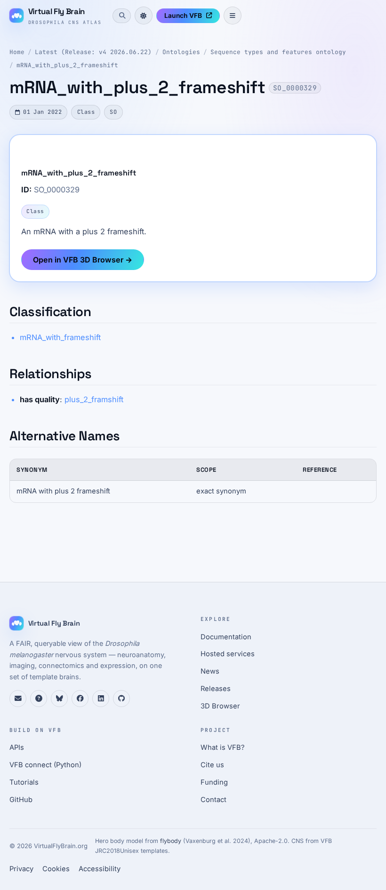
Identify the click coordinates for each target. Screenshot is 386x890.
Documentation (226, 637)
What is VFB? (223, 747)
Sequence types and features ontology (278, 52)
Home (16, 52)
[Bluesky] (59, 698)
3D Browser (220, 706)
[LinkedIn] (100, 698)
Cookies (56, 869)
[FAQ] (38, 698)
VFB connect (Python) (45, 765)
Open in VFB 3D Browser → (82, 259)
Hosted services (228, 654)
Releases (216, 688)
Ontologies (181, 52)
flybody (170, 840)
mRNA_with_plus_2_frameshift (67, 65)
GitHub (20, 799)
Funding (214, 782)
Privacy (21, 869)
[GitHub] (121, 698)
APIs (16, 747)
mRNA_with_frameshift (60, 337)
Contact (213, 799)
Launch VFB (183, 15)
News (210, 671)
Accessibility (100, 869)
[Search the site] (121, 15)
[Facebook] (80, 698)
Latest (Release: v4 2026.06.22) (93, 52)
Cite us (212, 765)
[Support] (17, 698)
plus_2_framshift (93, 399)
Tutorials (24, 782)
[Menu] (232, 15)
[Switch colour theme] (144, 15)
